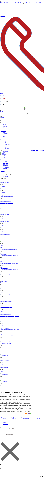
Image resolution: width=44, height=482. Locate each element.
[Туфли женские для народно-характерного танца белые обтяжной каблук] (6, 227)
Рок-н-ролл (4, 136)
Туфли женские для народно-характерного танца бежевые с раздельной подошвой (9, 329)
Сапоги (5, 141)
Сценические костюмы (3, 159)
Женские (6, 161)
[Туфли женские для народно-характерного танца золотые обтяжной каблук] (6, 241)
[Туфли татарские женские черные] (4, 347)
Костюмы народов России (5, 163)
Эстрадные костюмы (5, 168)
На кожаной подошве (7, 144)
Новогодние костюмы (3, 154)
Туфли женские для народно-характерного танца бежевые (6, 203)
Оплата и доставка (19, 2)
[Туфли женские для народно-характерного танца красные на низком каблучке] (6, 288)
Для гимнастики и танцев (14, 419)
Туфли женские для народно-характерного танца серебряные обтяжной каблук (9, 255)
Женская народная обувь (5, 176)
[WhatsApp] (30, 413)
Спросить (4, 16)
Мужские (6, 162)
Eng (2, 111)
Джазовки (4, 419)
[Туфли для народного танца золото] (4, 221)
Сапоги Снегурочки (7, 143)
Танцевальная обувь (3, 131)
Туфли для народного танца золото (4, 222)
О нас (15, 2)
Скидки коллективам (28, 2)
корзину (3, 186)
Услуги (12, 2)
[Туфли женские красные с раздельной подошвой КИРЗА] (6, 342)
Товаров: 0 (27, 112)
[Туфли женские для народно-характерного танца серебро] (6, 195)
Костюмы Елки (4, 157)
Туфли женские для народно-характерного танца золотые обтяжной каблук (8, 242)
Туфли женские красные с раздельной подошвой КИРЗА (6, 343)
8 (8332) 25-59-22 (5, 101)
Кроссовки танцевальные (5, 133)
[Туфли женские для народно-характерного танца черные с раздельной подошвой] (6, 188)
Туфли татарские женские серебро (4, 374)
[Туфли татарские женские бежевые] (4, 360)
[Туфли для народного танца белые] (4, 214)
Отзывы (36, 2)
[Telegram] (27, 413)
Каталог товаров (6, 2)
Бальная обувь (4, 420)
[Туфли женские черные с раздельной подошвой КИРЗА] (6, 334)
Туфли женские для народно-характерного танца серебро (6, 196)
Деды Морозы (4, 155)
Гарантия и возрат (5, 423)
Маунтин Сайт (11, 436)
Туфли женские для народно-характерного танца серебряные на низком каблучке (9, 269)
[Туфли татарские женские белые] (4, 367)
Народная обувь (4, 132)
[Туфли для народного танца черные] (4, 208)
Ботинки (6, 146)
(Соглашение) (21, 468)
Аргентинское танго (5, 137)
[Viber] (29, 413)
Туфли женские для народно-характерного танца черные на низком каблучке (9, 263)
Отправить (1, 469)
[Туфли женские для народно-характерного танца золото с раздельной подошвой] (6, 321)
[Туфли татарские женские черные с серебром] (5, 385)
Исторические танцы (5, 134)
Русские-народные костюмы (26, 418)
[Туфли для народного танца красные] (4, 182)
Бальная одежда (3, 152)
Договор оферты (4, 422)
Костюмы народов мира (25, 419)
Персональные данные (5, 424)
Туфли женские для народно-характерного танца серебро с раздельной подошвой (9, 316)
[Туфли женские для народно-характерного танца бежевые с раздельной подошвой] (6, 328)
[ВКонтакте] (24, 413)
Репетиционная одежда (5, 151)
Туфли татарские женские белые (4, 368)
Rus (0, 111)
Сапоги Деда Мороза (7, 148)
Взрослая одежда (14, 418)
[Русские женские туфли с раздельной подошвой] (6, 301)
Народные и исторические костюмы (25, 417)
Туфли (5, 142)
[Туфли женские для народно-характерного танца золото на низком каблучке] (6, 281)
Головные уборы (3, 171)
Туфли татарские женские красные (4, 355)
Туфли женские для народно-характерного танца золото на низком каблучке (8, 282)
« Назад (1, 413)
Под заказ (2, 218)
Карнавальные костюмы (5, 165)
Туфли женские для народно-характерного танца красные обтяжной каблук (8, 249)
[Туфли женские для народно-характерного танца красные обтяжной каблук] (6, 248)
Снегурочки (4, 156)
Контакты (40, 2)
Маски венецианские (7, 167)
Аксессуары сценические (5, 164)
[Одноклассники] (26, 413)
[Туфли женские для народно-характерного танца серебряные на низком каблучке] (6, 268)
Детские (5, 166)
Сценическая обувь (3, 139)
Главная (1, 2)
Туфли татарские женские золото (4, 381)
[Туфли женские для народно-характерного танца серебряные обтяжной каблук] (6, 254)
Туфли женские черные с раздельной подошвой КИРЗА (6, 335)
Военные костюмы (3, 153)
